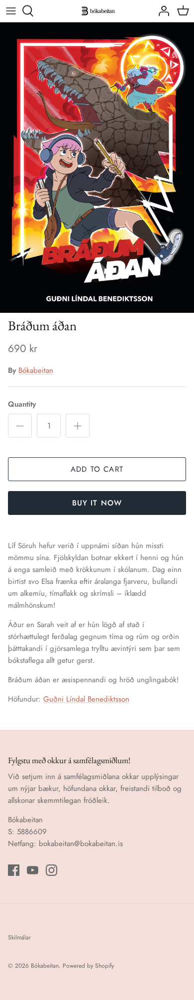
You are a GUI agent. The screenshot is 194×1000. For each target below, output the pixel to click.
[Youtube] (32, 870)
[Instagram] (51, 870)
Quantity (22, 404)
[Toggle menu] (11, 11)
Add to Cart (97, 469)
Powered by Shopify (88, 965)
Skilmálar (19, 937)
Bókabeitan (35, 370)
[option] (97, 167)
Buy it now (97, 503)
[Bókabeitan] (97, 11)
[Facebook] (13, 870)
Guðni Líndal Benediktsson (86, 699)
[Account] (161, 11)
